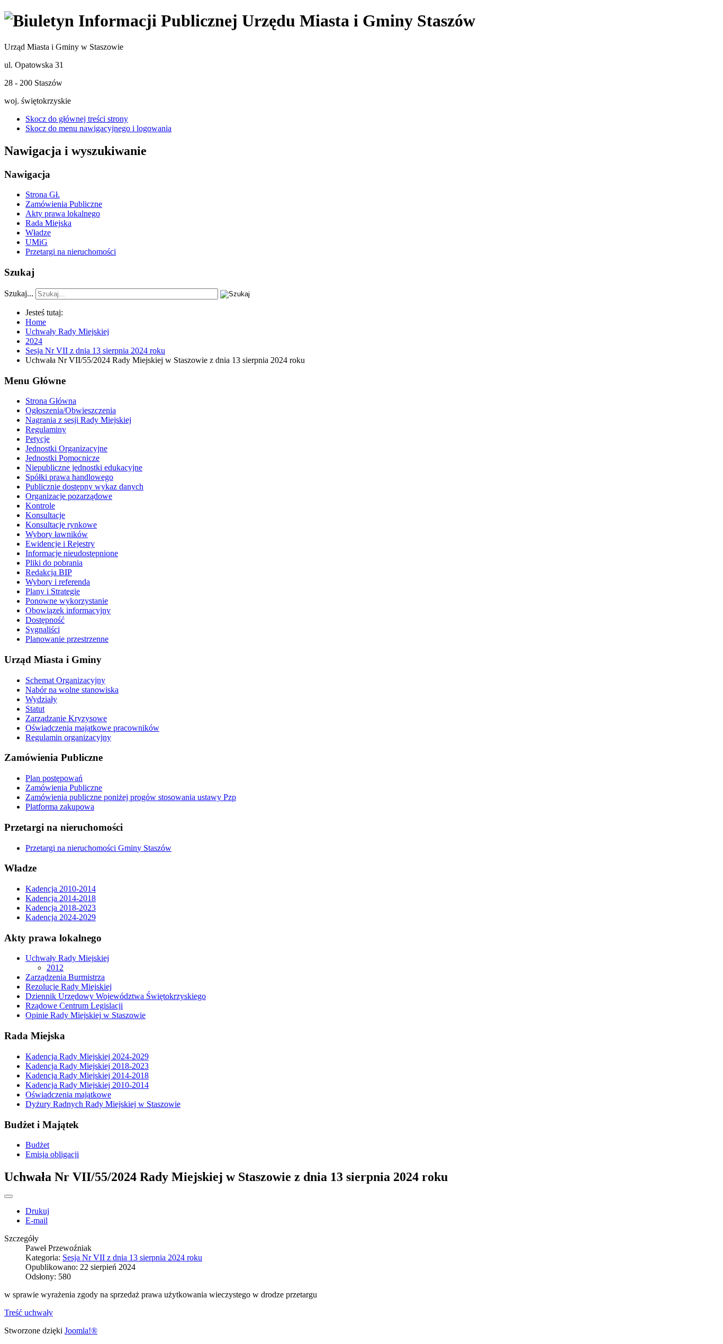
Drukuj (37, 1210)
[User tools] (8, 1196)
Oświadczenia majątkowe (68, 1094)
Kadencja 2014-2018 (60, 898)
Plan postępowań (54, 778)
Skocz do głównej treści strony (76, 118)
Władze (38, 232)
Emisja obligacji (52, 1154)
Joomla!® (81, 1330)
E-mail (36, 1220)
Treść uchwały (28, 1312)
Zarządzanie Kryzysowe (66, 718)
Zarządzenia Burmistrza (65, 977)
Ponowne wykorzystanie (66, 600)
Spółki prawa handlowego (69, 477)
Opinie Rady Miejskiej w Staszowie (85, 1015)
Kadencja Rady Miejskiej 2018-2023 (87, 1065)
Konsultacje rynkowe (61, 524)
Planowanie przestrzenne (67, 638)
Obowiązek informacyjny (68, 610)
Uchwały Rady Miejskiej (67, 957)
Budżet (37, 1144)
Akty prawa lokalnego (62, 213)
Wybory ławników (56, 534)
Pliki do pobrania (54, 562)
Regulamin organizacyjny (68, 737)
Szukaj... (18, 293)
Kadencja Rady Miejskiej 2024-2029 (87, 1056)
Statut (34, 708)
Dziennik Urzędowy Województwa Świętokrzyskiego (115, 996)
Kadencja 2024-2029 (60, 917)
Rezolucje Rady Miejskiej (68, 986)
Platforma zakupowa (59, 806)
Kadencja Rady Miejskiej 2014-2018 (87, 1075)
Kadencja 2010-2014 (60, 888)
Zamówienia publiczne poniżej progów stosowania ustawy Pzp (130, 797)
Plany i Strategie (52, 591)
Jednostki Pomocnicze (62, 457)
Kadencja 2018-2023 (60, 907)
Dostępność (45, 619)
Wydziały (41, 699)
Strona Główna (50, 400)
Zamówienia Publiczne (63, 203)
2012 (55, 967)
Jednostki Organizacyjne (66, 448)
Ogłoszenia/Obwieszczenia (70, 410)
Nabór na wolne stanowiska (72, 689)
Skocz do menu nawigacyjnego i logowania (98, 128)
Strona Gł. (42, 194)
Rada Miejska (48, 223)
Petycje (37, 438)
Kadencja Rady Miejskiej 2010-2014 (87, 1084)
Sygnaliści (42, 629)
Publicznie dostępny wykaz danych (84, 486)
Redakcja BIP (48, 572)
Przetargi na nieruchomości (70, 251)
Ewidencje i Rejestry (60, 543)
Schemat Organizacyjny (65, 680)
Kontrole (40, 505)
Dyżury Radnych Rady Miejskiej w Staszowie (102, 1104)
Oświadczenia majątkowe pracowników (92, 727)
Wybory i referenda (57, 581)
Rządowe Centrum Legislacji (74, 1005)
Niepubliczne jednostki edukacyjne (83, 467)
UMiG (36, 242)
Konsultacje (45, 515)
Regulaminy (45, 429)
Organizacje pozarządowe (68, 496)
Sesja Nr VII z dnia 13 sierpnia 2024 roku (132, 1257)
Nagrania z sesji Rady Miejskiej (78, 419)
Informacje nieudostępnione (71, 553)
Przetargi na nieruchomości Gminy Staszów (98, 847)
